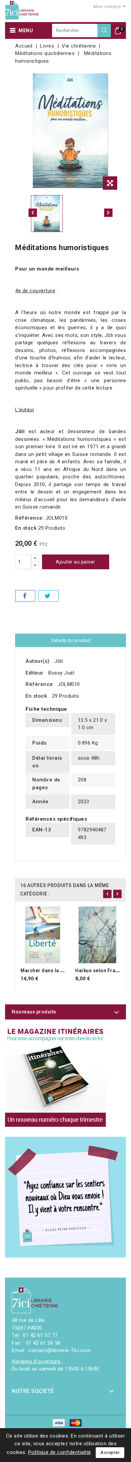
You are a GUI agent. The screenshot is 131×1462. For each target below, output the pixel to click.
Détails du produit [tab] (70, 640)
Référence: (29, 518)
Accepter (110, 1452)
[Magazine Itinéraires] (55, 1076)
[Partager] (25, 595)
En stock (26, 528)
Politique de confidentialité (59, 1452)
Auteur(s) (38, 661)
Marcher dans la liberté (48, 970)
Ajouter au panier (75, 562)
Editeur (35, 673)
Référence (39, 684)
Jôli (58, 661)
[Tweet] (48, 595)
